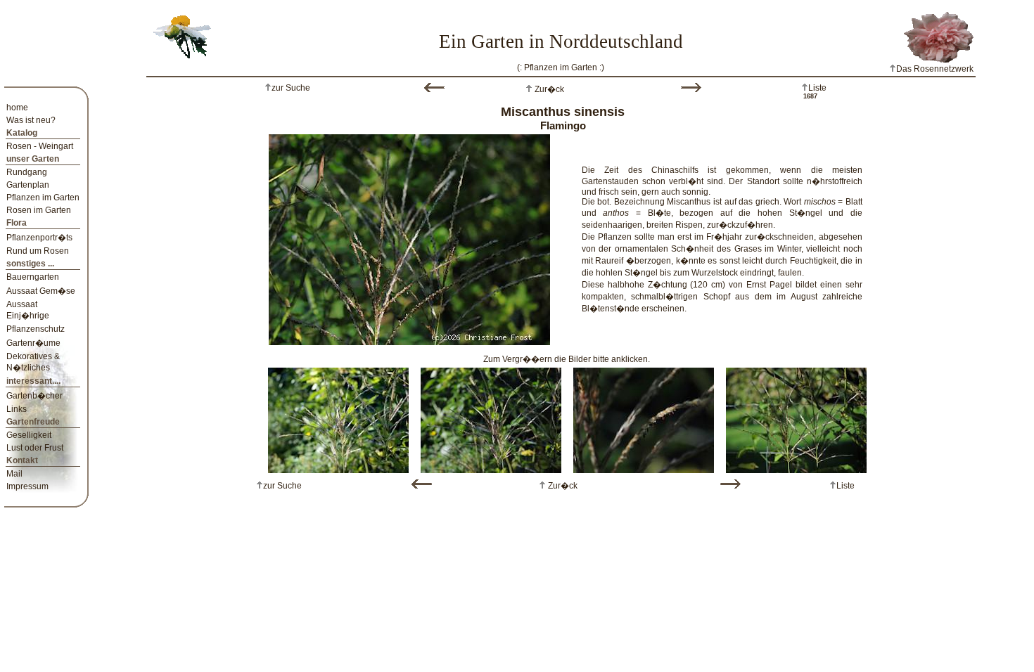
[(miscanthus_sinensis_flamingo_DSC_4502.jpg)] (796, 417)
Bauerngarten (32, 277)
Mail (14, 474)
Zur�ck (548, 89)
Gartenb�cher (34, 396)
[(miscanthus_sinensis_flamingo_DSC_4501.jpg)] (643, 417)
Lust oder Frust (34, 448)
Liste (817, 88)
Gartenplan (27, 185)
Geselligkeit (28, 435)
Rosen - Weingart (39, 146)
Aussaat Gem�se (40, 291)
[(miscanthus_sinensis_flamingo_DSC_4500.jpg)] (491, 417)
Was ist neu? (31, 120)
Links (16, 409)
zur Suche (291, 88)
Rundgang (26, 172)
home (17, 107)
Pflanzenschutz (35, 329)
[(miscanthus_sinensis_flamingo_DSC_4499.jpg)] (409, 237)
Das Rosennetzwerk (935, 69)
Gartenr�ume (33, 343)
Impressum (27, 486)
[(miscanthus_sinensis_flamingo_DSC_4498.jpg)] (338, 417)
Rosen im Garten (38, 210)
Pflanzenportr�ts (39, 238)
